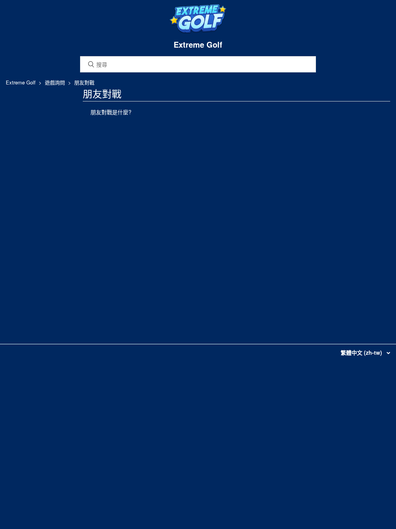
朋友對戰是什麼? (110, 112)
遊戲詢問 (55, 82)
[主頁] (198, 32)
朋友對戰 (84, 82)
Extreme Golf (21, 82)
